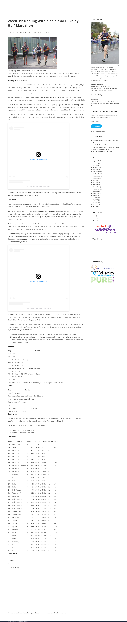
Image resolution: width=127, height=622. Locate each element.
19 (9, 496)
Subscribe (96, 126)
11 (9, 520)
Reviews (95, 218)
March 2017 (96, 204)
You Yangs (24, 239)
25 (9, 478)
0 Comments (48, 32)
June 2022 (95, 163)
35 (9, 447)
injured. (110, 91)
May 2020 (95, 169)
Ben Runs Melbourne (23, 7)
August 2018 (96, 178)
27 (9, 472)
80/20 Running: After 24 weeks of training (104, 151)
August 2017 (96, 193)
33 (9, 453)
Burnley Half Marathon (51, 85)
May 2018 (95, 184)
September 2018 (97, 176)
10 (9, 523)
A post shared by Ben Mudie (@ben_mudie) (38, 186)
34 (9, 450)
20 (9, 493)
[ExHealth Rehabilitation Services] (102, 273)
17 (9, 502)
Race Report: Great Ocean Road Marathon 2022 (106, 147)
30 (9, 463)
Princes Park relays (38, 418)
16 (9, 505)
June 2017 (95, 198)
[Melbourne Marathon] (105, 229)
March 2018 (96, 187)
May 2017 (95, 200)
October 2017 (96, 189)
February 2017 (97, 206)
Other (94, 216)
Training (37, 32)
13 (9, 514)
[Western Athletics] (102, 267)
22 (9, 487)
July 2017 (95, 195)
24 (9, 481)
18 (9, 499)
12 (9, 517)
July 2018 (95, 180)
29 (9, 466)
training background (101, 80)
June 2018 (95, 182)
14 (9, 511)
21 (9, 490)
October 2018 (96, 174)
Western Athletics (28, 193)
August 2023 (96, 161)
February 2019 (97, 171)
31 (9, 460)
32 (9, 456)
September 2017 (97, 191)
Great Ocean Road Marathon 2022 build (104, 149)
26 (9, 475)
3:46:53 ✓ (109, 86)
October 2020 (96, 167)
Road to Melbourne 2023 (99, 145)
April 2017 (95, 202)
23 (9, 484)
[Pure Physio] (102, 280)
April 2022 (95, 165)
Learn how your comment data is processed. (50, 613)
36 (9, 444)
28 (9, 469)
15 (9, 508)
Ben (11, 32)
